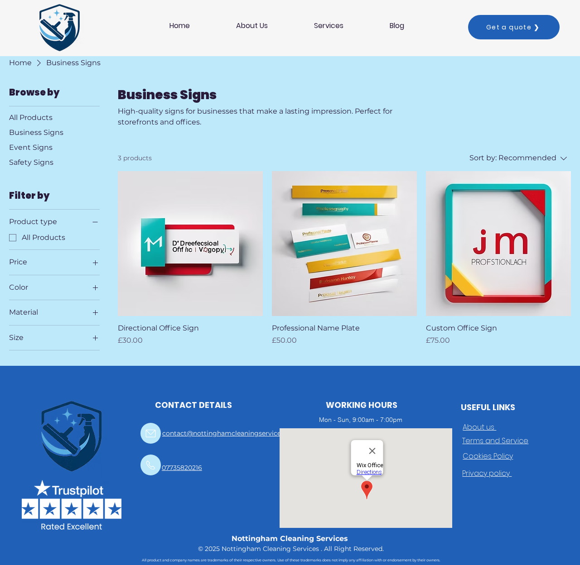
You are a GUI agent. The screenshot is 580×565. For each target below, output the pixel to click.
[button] (329, 25)
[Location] (150, 433)
